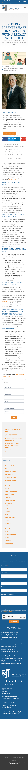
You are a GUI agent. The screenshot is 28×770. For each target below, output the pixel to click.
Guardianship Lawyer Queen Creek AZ (11, 663)
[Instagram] (18, 681)
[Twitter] (9, 681)
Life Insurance (9, 506)
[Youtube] (15, 681)
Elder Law (7, 488)
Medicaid (7, 509)
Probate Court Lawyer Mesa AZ (9, 637)
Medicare (7, 511)
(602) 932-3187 (23, 1)
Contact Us (14, 622)
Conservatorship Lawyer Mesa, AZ (10, 632)
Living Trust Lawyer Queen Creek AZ (11, 661)
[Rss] (21, 681)
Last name (4, 572)
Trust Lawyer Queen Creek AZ (9, 649)
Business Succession (10, 480)
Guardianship (8, 503)
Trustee (7, 537)
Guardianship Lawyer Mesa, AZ (9, 635)
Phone (2, 586)
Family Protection (10, 500)
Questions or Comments (7, 594)
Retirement (8, 523)
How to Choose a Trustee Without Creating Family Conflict (12, 445)
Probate (7, 520)
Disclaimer (12, 762)
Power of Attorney (10, 517)
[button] (25, 8)
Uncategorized (9, 540)
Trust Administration (10, 534)
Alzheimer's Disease (10, 471)
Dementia (7, 486)
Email (3, 580)
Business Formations (10, 477)
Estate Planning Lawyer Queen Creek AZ (11, 658)
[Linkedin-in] (12, 681)
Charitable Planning (10, 483)
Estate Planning (9, 494)
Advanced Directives (10, 466)
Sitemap (17, 762)
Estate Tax (8, 497)
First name (4, 565)
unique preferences (7, 301)
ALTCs (6, 468)
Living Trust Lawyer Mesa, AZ (8, 646)
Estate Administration (11, 491)
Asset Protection (9, 474)
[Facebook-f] (6, 681)
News (6, 514)
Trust (6, 531)
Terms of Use (11, 611)
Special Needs (9, 529)
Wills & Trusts (9, 543)
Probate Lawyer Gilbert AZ (8, 656)
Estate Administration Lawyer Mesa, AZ (11, 644)
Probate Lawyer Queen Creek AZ (9, 651)
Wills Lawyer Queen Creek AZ (8, 640)
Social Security (9, 526)
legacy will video (12, 179)
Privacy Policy (5, 611)
